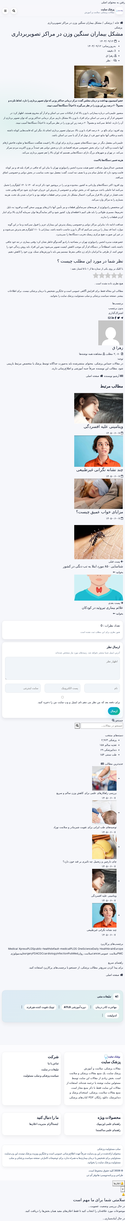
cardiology (50, 953)
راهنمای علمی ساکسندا (108, 1130)
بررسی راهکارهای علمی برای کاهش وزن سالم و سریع (86, 793)
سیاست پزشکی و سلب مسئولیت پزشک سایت (85, 295)
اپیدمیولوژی (17, 953)
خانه (117, 22)
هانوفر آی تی (92, 1175)
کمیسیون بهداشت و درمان (104, 100)
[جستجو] (13, 10)
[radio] (120, 276)
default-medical (60, 948)
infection (62, 953)
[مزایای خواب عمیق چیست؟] (98, 493)
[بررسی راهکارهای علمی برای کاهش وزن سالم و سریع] (104, 778)
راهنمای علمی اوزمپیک (109, 1123)
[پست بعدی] (98, 587)
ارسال (114, 711)
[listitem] (122, 317)
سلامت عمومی (108, 953)
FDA (35, 953)
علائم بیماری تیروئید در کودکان (102, 608)
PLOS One (76, 948)
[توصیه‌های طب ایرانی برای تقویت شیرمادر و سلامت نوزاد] (104, 812)
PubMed (73, 953)
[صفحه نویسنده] (110, 332)
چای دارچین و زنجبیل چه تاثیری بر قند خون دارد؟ (90, 861)
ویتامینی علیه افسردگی (103, 426)
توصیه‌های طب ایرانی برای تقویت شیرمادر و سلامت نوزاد (85, 827)
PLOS (30, 948)
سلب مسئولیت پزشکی (109, 1149)
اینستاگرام (53, 1123)
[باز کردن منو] (5, 10)
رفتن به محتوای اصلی (113, 2)
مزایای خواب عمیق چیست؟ (99, 511)
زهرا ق (109, 55)
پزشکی (108, 22)
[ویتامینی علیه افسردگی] (98, 408)
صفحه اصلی (93, 376)
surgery (28, 953)
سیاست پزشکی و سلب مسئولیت (41, 1075)
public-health (42, 948)
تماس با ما (53, 1063)
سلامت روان (85, 953)
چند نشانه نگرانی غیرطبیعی (99, 469)
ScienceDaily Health (95, 948)
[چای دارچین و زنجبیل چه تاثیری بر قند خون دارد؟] (104, 846)
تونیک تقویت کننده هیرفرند (40, 1007)
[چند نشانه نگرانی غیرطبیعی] (98, 451)
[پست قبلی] (98, 542)
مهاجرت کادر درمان (106, 1007)
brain (111, 948)
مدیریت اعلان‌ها (37, 1123)
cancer (96, 953)
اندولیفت (112, 1015)
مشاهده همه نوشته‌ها (91, 353)
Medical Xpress (17, 948)
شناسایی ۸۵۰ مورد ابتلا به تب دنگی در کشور (93, 566)
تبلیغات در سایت (50, 1069)
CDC (40, 953)
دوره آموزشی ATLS (75, 1007)
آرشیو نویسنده (112, 376)
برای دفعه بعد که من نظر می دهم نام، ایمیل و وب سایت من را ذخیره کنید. (79, 702)
